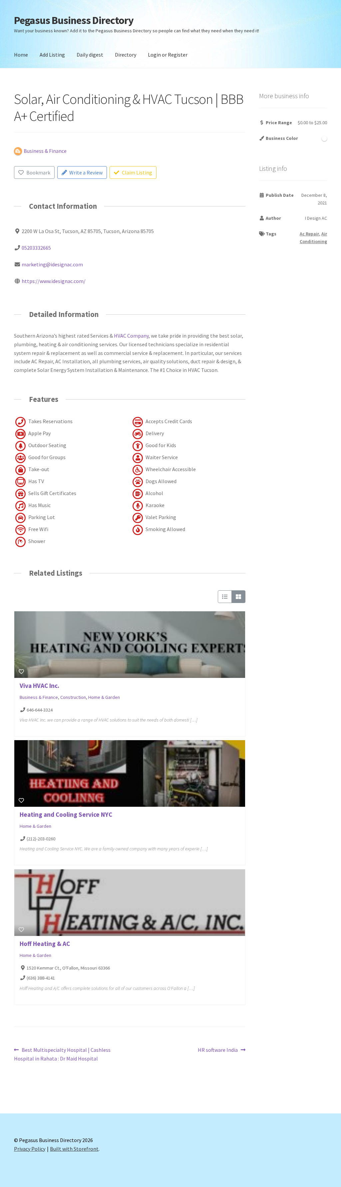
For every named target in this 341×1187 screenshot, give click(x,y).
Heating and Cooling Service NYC (66, 814)
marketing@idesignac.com (52, 264)
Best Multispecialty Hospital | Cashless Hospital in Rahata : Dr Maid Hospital (62, 1054)
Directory (125, 54)
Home (21, 54)
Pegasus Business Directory (74, 20)
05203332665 (36, 247)
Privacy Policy (29, 1148)
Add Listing (52, 54)
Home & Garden (104, 697)
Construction (73, 697)
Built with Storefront (74, 1148)
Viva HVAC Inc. (39, 686)
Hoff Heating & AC (45, 944)
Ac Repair (309, 234)
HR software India (218, 1050)
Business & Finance (39, 697)
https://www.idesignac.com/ (54, 281)
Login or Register (167, 54)
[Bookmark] (21, 671)
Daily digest (90, 54)
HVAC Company (131, 335)
